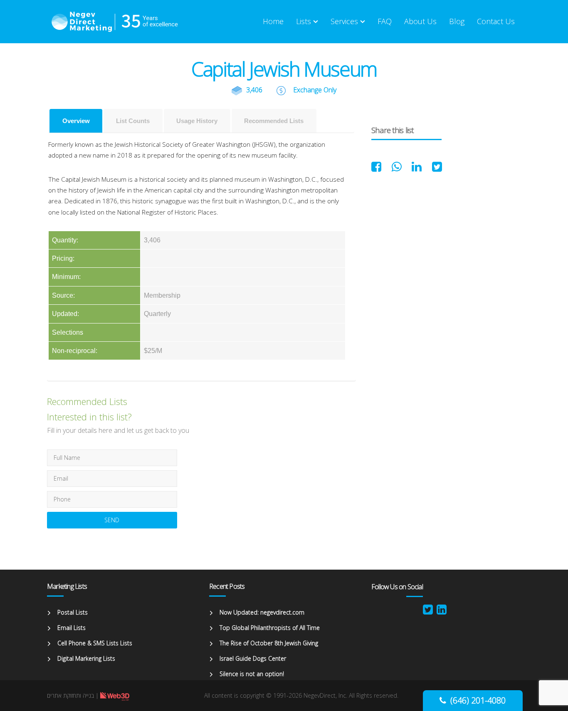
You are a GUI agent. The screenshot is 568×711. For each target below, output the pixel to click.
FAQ (385, 21)
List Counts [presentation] (133, 120)
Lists (303, 21)
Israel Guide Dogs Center (253, 658)
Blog (456, 21)
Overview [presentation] (76, 120)
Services (344, 21)
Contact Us (496, 21)
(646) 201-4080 (478, 700)
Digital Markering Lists (86, 658)
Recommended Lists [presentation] (274, 120)
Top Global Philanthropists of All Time (270, 628)
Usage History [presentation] (196, 120)
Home (273, 21)
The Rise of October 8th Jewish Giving (269, 643)
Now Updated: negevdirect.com (262, 612)
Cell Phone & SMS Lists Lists (94, 643)
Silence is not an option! (252, 674)
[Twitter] (428, 611)
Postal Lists (72, 612)
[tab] (75, 120)
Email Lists (71, 628)
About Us (420, 21)
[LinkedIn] (442, 611)
